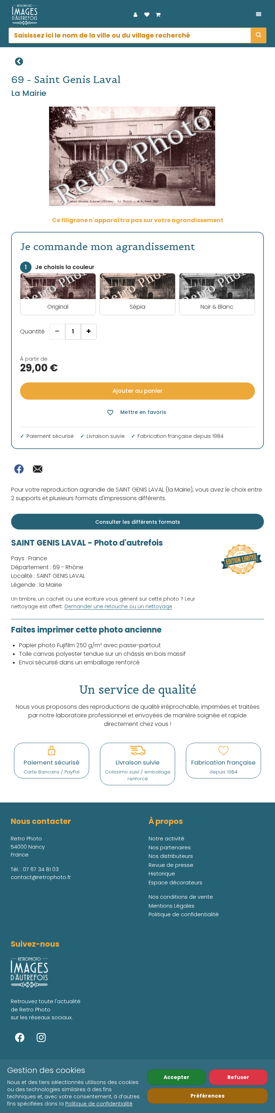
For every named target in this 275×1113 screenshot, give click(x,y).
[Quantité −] (57, 332)
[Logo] (23, 14)
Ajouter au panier (137, 391)
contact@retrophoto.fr (41, 877)
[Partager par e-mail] (37, 469)
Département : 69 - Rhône (47, 567)
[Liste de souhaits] (147, 15)
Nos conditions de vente (181, 896)
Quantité (32, 331)
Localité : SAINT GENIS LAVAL (48, 576)
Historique (162, 873)
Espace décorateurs (175, 882)
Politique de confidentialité (98, 1103)
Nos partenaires (170, 847)
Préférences (207, 1095)
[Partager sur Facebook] (19, 469)
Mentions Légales (171, 905)
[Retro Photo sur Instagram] (41, 1037)
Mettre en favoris (136, 412)
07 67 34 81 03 (41, 869)
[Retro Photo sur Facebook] (20, 1037)
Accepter (176, 1077)
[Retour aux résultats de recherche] (19, 61)
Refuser (238, 1077)
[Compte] (135, 15)
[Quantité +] (89, 332)
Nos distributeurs (171, 856)
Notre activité (166, 838)
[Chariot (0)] (158, 15)
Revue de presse (171, 865)
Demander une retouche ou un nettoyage (118, 606)
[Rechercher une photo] (258, 35)
